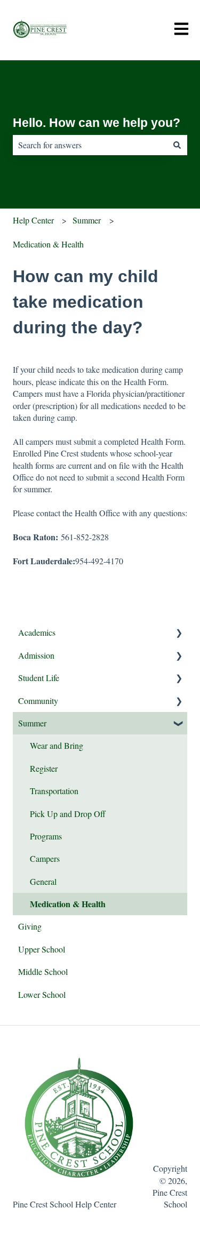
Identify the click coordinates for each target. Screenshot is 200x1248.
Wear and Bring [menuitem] (56, 745)
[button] (178, 633)
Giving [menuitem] (30, 926)
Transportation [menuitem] (54, 790)
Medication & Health (48, 244)
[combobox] (90, 145)
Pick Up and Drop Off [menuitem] (68, 813)
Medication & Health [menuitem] (68, 904)
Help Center (33, 220)
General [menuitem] (43, 881)
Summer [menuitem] (32, 723)
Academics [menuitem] (36, 632)
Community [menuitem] (38, 700)
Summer (87, 220)
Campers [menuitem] (45, 858)
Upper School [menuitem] (41, 949)
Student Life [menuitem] (38, 677)
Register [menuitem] (44, 768)
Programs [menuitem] (46, 836)
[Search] (177, 145)
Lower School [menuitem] (42, 994)
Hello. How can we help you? (96, 123)
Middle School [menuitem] (43, 971)
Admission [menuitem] (36, 655)
